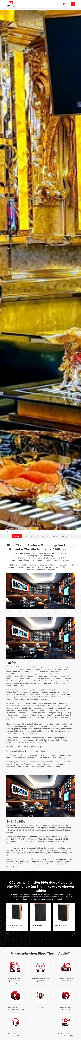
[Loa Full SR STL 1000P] (17, 912)
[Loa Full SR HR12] (40, 912)
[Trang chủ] (7, 531)
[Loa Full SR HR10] (63, 912)
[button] (73, 934)
